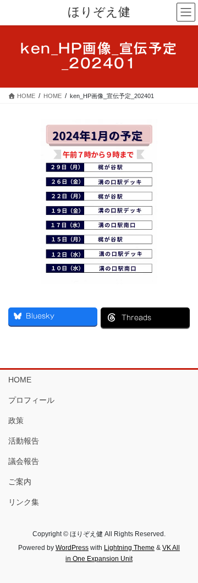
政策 (16, 420)
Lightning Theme (129, 548)
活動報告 (23, 440)
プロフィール (31, 400)
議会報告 (23, 461)
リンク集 (23, 502)
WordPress (72, 548)
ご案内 (19, 481)
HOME (19, 379)
